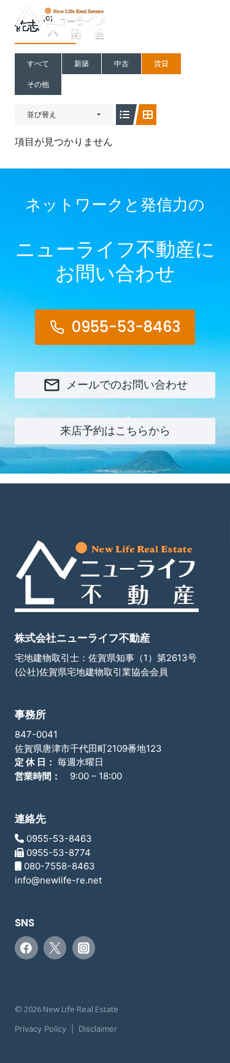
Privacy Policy (40, 1029)
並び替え (41, 114)
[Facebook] (26, 947)
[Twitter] (55, 947)
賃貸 (161, 63)
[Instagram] (84, 947)
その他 (38, 84)
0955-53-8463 (59, 838)
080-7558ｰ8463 (59, 866)
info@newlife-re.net (58, 880)
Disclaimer (98, 1029)
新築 (81, 63)
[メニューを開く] (200, 30)
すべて (38, 63)
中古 (121, 63)
